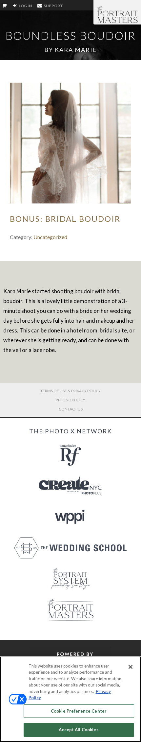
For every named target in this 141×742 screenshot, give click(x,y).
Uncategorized (50, 237)
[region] (70, 699)
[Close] (130, 667)
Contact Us (71, 409)
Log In (25, 5)
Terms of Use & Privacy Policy (70, 390)
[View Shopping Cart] (5, 6)
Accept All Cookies (78, 729)
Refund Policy (70, 399)
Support (53, 5)
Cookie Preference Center (79, 711)
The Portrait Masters (117, 14)
